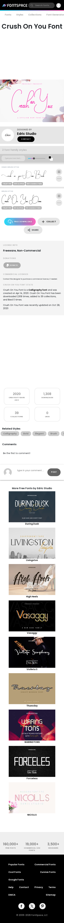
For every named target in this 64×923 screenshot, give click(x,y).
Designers (53, 848)
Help (11, 887)
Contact (26, 139)
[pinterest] (42, 906)
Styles (19, 14)
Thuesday (32, 705)
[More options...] (59, 179)
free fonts (10, 848)
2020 (17, 394)
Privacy (38, 887)
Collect (51, 221)
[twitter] (32, 906)
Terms (52, 887)
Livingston (32, 560)
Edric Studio (26, 133)
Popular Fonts (16, 864)
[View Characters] (59, 172)
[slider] (34, 158)
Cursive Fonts (48, 872)
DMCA (11, 894)
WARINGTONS (32, 742)
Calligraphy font (37, 289)
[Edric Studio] (9, 135)
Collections (34, 14)
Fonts (8, 14)
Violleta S (32, 669)
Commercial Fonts (45, 864)
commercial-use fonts (32, 849)
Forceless (32, 778)
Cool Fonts (14, 872)
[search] (41, 5)
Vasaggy (32, 632)
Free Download (23, 221)
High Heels (32, 596)
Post (54, 472)
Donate (14, 265)
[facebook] (21, 906)
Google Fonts (16, 879)
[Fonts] (15, 5)
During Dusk (32, 523)
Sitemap (51, 894)
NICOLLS (32, 814)
